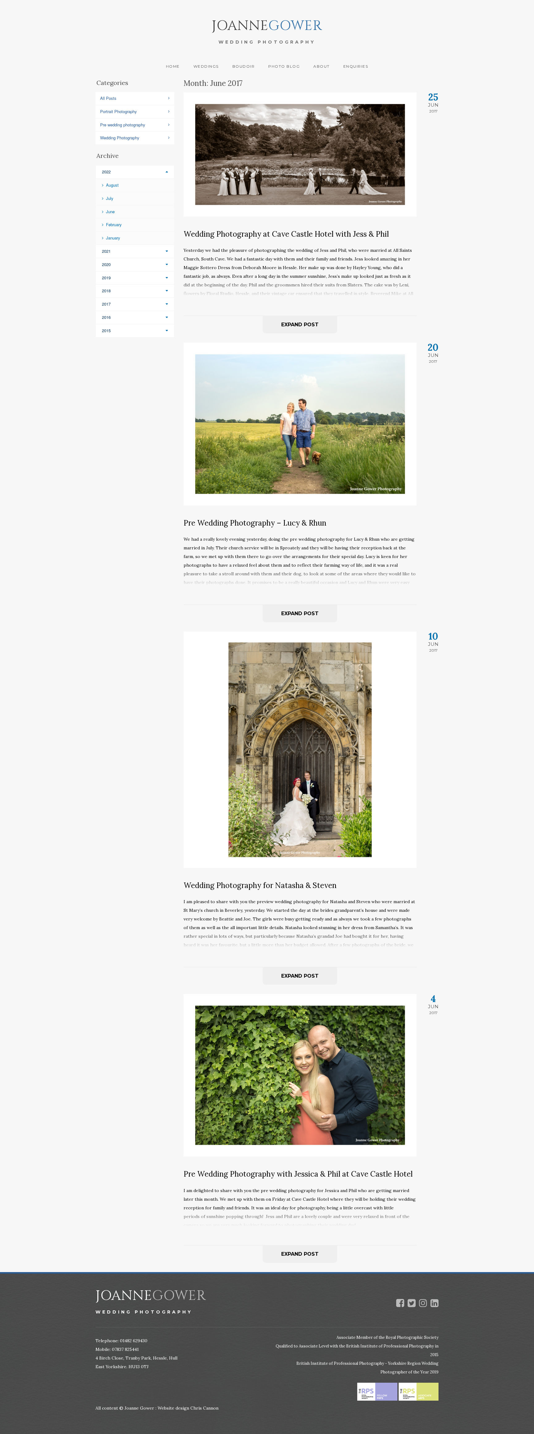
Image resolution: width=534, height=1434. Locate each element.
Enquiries (355, 66)
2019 (106, 278)
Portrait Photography (118, 111)
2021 (106, 251)
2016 (106, 317)
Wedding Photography (119, 138)
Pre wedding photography (122, 125)
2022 (106, 172)
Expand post (300, 325)
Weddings (206, 66)
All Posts (108, 98)
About (321, 66)
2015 (106, 330)
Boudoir (243, 66)
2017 (106, 304)
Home (173, 66)
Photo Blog (284, 66)
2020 (106, 264)
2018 (106, 291)
